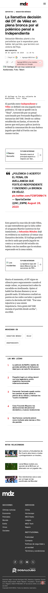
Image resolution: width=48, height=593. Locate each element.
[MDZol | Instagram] (21, 562)
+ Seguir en (11, 57)
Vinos (4, 527)
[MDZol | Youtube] (27, 562)
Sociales (5, 531)
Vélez (29, 336)
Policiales (6, 517)
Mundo (5, 520)
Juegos (28, 520)
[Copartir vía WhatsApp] (7, 62)
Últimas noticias (8, 510)
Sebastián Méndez (13, 336)
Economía (6, 513)
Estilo (4, 524)
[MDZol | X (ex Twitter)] (33, 562)
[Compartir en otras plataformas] (12, 62)
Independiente (12, 343)
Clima (27, 510)
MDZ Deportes (11, 50)
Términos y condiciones (35, 551)
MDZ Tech (29, 524)
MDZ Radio (29, 517)
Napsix (28, 527)
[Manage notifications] (42, 583)
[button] (44, 4)
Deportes (9, 12)
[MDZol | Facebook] (15, 562)
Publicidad (29, 537)
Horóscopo (29, 513)
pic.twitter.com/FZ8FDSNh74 (29, 196)
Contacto (29, 541)
